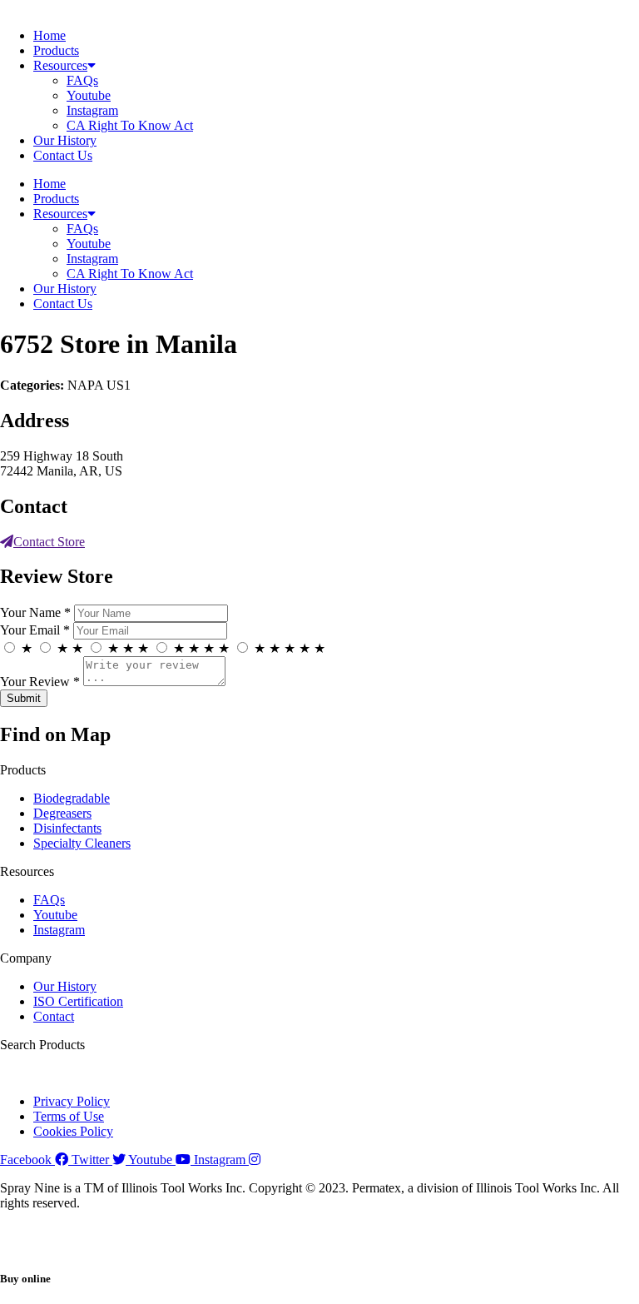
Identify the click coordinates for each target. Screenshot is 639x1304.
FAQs (82, 80)
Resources (60, 65)
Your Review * (40, 681)
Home (49, 35)
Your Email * (35, 630)
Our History (65, 140)
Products (56, 50)
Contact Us (62, 155)
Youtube (89, 95)
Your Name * (35, 612)
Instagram (92, 110)
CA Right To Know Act (130, 125)
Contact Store (49, 542)
